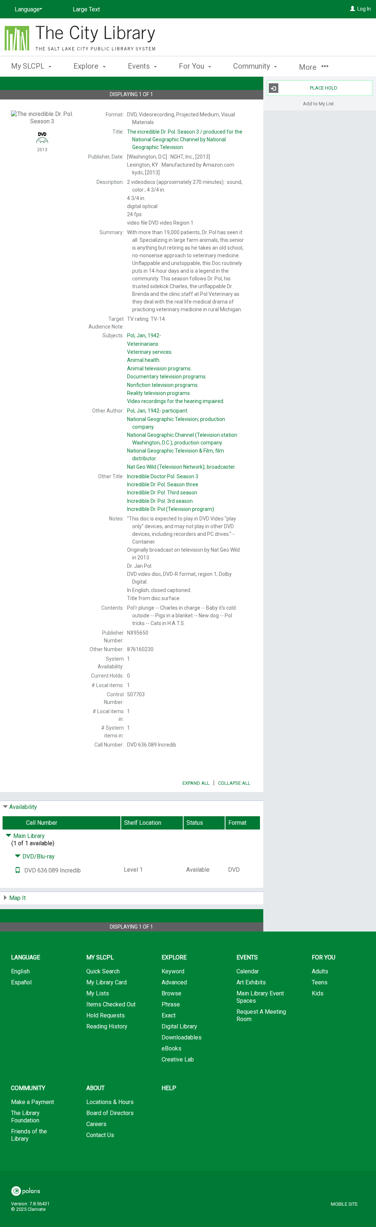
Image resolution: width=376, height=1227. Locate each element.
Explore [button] (86, 66)
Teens (320, 982)
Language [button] (25, 957)
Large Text (86, 9)
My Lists (97, 993)
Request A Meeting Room (261, 1015)
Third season (162, 492)
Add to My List (318, 103)
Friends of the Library (29, 1135)
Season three (162, 484)
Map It (17, 897)
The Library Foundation (25, 1117)
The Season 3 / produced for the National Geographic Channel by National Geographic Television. (184, 139)
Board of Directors (110, 1113)
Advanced (174, 982)
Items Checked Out (110, 1004)
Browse (171, 993)
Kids (317, 993)
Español (21, 982)
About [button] (95, 1088)
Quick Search (103, 971)
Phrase (171, 1004)
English (20, 971)
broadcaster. (181, 467)
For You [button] (192, 66)
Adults (320, 971)
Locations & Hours (110, 1102)
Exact (169, 1015)
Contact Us (100, 1135)
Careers (96, 1124)
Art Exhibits (251, 982)
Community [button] (252, 66)
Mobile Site (344, 1204)
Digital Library (179, 1026)
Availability (23, 806)
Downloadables (182, 1037)
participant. (157, 411)
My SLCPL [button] (28, 66)
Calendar (247, 971)
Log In (364, 9)
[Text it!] (18, 870)
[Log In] (352, 9)
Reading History (106, 1026)
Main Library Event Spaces (260, 997)
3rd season (160, 501)
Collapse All (234, 783)
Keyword (173, 971)
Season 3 (162, 476)
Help (169, 1088)
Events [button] (140, 66)
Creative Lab (178, 1059)
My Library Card (106, 982)
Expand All (196, 783)
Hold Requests (105, 1015)
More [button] (308, 67)
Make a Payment (32, 1102)
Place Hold (323, 88)
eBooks (171, 1048)
